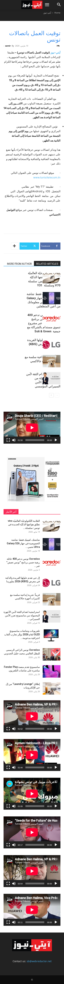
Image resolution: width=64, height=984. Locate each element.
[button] (47, 5)
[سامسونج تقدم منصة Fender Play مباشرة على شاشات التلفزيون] (51, 671)
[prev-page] (57, 395)
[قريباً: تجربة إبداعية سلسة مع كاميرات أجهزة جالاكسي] (51, 361)
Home (57, 12)
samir (8, 45)
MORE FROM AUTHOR (19, 263)
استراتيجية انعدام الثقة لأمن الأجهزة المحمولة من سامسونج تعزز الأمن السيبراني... (22, 615)
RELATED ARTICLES (47, 263)
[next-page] (51, 395)
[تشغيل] (56, 440)
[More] (14, 246)
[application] (32, 428)
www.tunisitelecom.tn (46, 177)
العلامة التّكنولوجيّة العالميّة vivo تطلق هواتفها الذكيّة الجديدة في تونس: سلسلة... (24, 524)
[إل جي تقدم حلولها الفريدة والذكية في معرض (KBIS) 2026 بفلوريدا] (51, 344)
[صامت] (14, 440)
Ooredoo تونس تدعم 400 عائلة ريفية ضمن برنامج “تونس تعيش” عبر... (23, 562)
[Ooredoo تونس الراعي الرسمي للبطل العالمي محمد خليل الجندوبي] (51, 654)
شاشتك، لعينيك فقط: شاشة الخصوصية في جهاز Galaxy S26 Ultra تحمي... (23, 543)
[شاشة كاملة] (8, 440)
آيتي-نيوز (47, 12)
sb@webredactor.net (39, 961)
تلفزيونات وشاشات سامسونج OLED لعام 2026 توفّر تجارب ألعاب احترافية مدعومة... (22, 634)
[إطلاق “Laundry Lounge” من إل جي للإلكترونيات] (51, 688)
